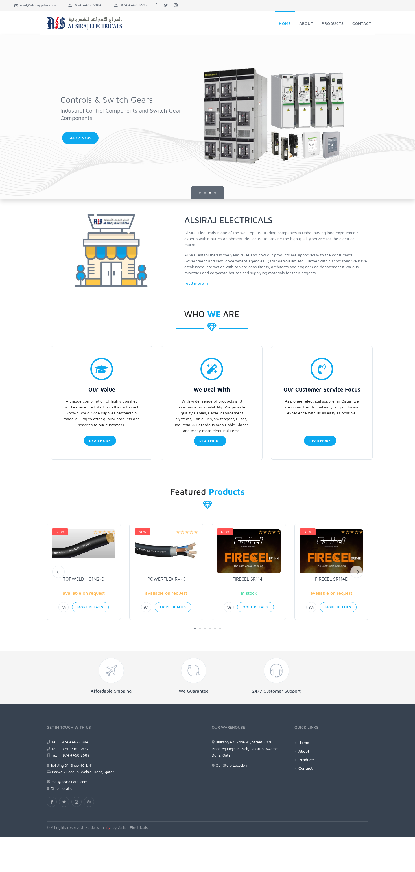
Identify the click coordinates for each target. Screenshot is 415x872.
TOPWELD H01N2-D (83, 578)
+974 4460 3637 (132, 5)
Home (303, 742)
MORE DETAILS (90, 607)
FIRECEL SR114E (331, 578)
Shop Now (80, 137)
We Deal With (211, 389)
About (303, 751)
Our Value (101, 389)
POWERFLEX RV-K (166, 578)
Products (306, 759)
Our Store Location (231, 765)
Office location (61, 788)
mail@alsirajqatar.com (37, 5)
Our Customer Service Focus (322, 389)
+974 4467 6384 (87, 5)
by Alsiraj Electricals (129, 827)
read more (194, 283)
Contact (305, 768)
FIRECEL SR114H (248, 578)
